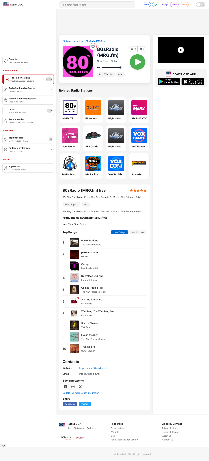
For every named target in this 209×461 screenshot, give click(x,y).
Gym (155, 4)
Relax (174, 4)
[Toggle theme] (200, 4)
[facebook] (66, 387)
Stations (67, 41)
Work (146, 4)
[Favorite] (93, 46)
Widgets (115, 432)
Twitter (84, 404)
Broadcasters (117, 428)
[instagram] (73, 387)
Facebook (70, 404)
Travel (184, 4)
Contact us (167, 439)
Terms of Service (170, 432)
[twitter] (80, 387)
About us (166, 435)
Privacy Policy (169, 428)
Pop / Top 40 (105, 74)
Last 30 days (137, 232)
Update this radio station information (81, 393)
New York (78, 41)
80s (120, 74)
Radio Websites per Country (124, 439)
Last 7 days (119, 232)
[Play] (137, 62)
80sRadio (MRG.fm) (96, 41)
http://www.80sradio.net (93, 368)
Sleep (165, 4)
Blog (113, 435)
